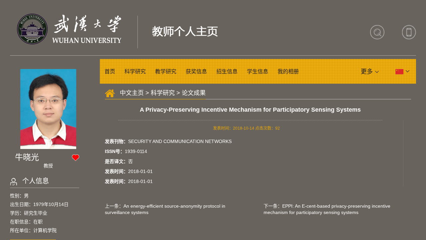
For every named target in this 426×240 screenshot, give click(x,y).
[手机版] (409, 32)
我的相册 (288, 71)
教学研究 (165, 71)
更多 (367, 71)
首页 (110, 71)
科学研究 (135, 71)
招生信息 (227, 71)
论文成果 (194, 93)
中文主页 (132, 93)
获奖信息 (196, 71)
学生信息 (257, 71)
